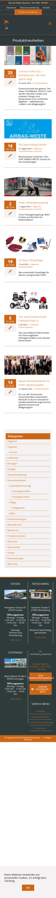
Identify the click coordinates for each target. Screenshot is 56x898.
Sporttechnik (13, 547)
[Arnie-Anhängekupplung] (28, 186)
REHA (12, 513)
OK (28, 887)
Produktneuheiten (40, 83)
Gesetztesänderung (16, 474)
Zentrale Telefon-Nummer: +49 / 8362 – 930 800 (40, 666)
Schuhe (13, 452)
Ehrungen (12, 463)
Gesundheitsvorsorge (20, 485)
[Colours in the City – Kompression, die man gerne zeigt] (28, 55)
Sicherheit (38, 151)
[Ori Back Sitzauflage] (28, 244)
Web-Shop (12, 564)
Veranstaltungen (15, 558)
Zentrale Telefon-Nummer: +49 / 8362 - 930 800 (28, 3)
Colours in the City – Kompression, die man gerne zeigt (32, 75)
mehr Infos (15, 639)
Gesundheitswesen (16, 480)
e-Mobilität (34, 324)
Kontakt (41, 711)
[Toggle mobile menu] (50, 23)
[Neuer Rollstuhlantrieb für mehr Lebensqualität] (28, 365)
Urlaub (10, 552)
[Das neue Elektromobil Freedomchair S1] (28, 301)
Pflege (13, 502)
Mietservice (13, 530)
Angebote (12, 446)
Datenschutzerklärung (40, 722)
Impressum (40, 728)
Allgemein (38, 148)
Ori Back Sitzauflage (31, 260)
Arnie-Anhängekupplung (33, 202)
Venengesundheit (20, 496)
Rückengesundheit (21, 491)
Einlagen (11, 469)
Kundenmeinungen (16, 519)
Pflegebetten (18, 508)
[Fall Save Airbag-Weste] (28, 128)
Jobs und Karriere (40, 716)
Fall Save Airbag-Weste (33, 144)
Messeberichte (14, 524)
